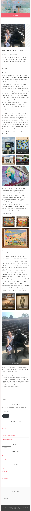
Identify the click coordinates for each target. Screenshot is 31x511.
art (2, 455)
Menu (16, 15)
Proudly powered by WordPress (11, 507)
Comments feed (5, 475)
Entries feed (4, 471)
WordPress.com (16, 508)
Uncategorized (5, 459)
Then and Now (5, 425)
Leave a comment (13, 54)
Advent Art (4, 428)
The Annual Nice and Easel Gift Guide (10, 432)
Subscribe (6, 416)
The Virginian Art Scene (12, 50)
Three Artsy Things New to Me (8, 435)
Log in (3, 468)
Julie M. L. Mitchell (15, 7)
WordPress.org (5, 478)
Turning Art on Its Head (7, 439)
